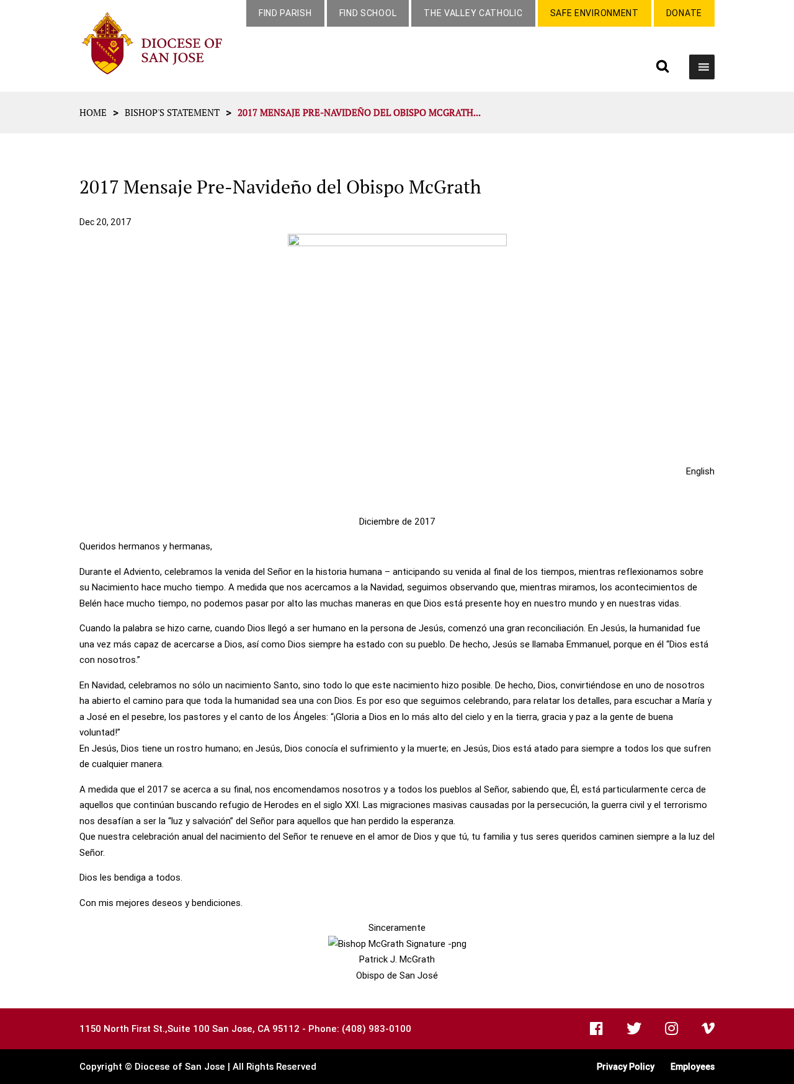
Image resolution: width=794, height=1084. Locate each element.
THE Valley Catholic (473, 13)
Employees (693, 1066)
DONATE (684, 13)
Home (93, 112)
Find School (368, 13)
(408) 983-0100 (376, 1028)
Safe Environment (594, 13)
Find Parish (285, 13)
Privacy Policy (625, 1066)
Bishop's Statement (172, 112)
